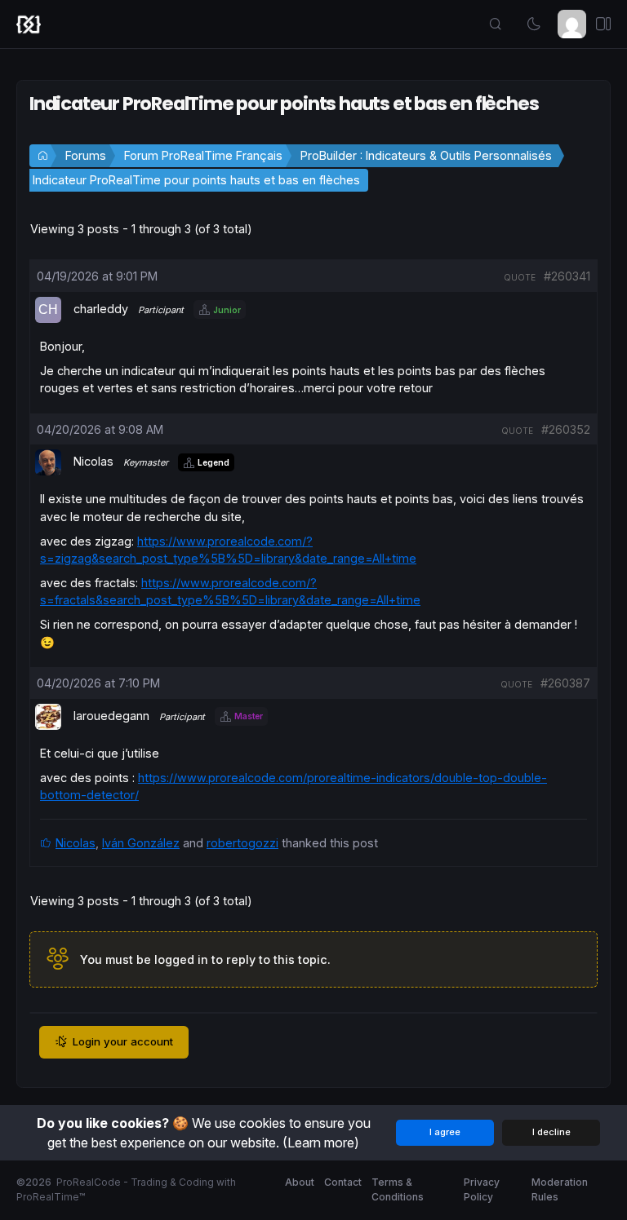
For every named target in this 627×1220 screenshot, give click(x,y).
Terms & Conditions (397, 1189)
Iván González (141, 843)
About (299, 1182)
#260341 (567, 276)
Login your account (123, 1041)
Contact (343, 1182)
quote (520, 277)
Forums (85, 155)
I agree (444, 1132)
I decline (551, 1132)
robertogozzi (242, 843)
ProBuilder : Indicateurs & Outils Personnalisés (426, 155)
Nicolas (76, 843)
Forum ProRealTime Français (203, 155)
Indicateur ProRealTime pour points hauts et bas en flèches (196, 180)
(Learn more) (320, 1142)
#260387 (565, 683)
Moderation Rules (559, 1189)
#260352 (565, 429)
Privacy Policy (482, 1189)
